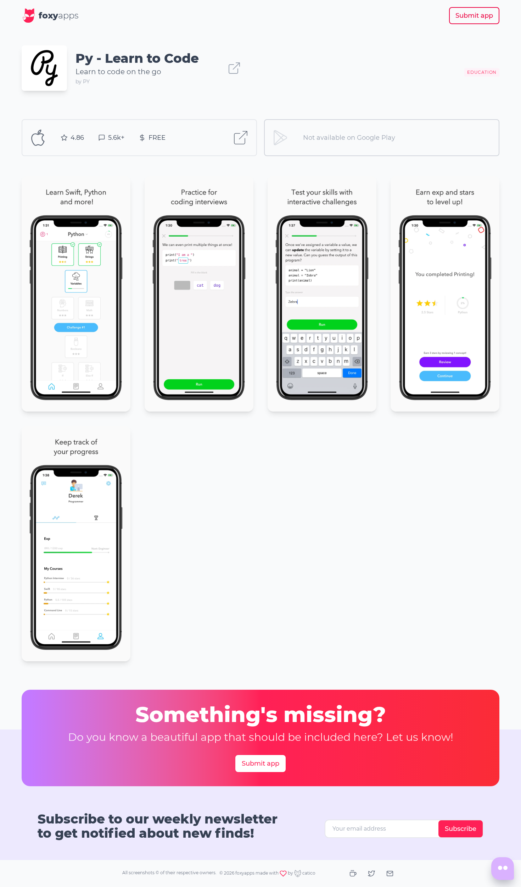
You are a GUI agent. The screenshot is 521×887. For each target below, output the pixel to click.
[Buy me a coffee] (353, 873)
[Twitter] (371, 873)
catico (308, 873)
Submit (474, 16)
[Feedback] (502, 868)
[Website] (234, 68)
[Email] (390, 873)
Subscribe (460, 829)
